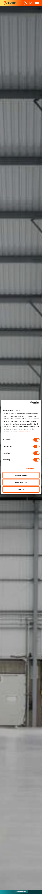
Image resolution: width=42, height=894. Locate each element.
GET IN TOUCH (21, 892)
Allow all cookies (21, 475)
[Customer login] (31, 3)
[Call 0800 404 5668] (26, 3)
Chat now (36, 892)
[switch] (36, 446)
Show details (30, 468)
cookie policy (24, 432)
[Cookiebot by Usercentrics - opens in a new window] (30, 402)
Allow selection (21, 482)
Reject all (21, 489)
